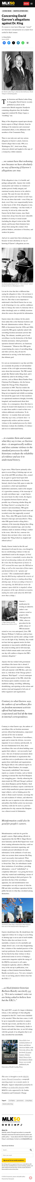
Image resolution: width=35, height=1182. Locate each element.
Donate (26, 3)
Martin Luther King (21, 11)
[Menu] (31, 3)
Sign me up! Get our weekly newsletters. (13, 1160)
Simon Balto (7, 37)
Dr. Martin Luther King (8, 284)
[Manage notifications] (30, 1177)
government (20, 1100)
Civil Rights (12, 1100)
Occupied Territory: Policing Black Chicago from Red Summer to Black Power (25, 1057)
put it (16, 973)
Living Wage (7, 11)
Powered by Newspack (8, 1179)
